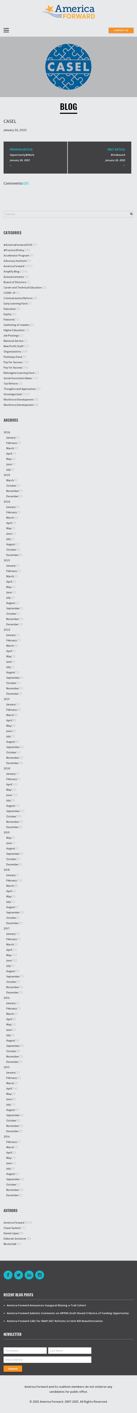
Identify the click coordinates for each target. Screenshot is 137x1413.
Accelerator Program (16, 255)
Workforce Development (19, 399)
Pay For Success (13, 362)
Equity (7, 314)
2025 (7, 475)
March (10, 448)
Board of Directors (15, 282)
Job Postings (11, 335)
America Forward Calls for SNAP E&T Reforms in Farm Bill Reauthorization (55, 1321)
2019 (7, 832)
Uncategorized (13, 394)
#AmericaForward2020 (18, 244)
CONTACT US (121, 30)
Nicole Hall (10, 1244)
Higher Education (14, 330)
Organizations (12, 351)
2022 (7, 629)
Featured (9, 319)
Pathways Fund (13, 357)
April (9, 453)
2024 (7, 501)
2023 (7, 560)
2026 (7, 432)
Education (10, 309)
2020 (7, 768)
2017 (7, 928)
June (9, 464)
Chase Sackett (12, 1228)
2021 (7, 699)
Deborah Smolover (15, 1238)
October (11, 485)
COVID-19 (9, 293)
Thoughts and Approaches (20, 389)
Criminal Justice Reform (18, 298)
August (10, 544)
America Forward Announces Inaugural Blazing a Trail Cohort (46, 1305)
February (11, 443)
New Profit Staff (13, 346)
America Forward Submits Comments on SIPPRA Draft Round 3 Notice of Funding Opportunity (68, 1313)
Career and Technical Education (23, 287)
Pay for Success (13, 367)
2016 (7, 998)
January (11, 437)
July (8, 469)
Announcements (14, 277)
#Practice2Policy (14, 250)
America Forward (14, 266)
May (8, 459)
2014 (7, 1136)
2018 (7, 869)
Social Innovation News (18, 378)
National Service (13, 341)
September (13, 608)
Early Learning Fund (15, 303)
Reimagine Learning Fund (19, 373)
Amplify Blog (11, 271)
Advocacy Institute (15, 261)
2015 (7, 1067)
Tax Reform (11, 383)
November (12, 491)
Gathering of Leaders (16, 325)
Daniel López (11, 1233)
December (12, 496)
